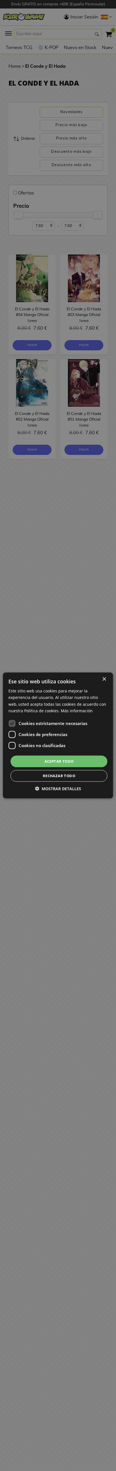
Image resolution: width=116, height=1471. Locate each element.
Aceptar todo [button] (59, 761)
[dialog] (58, 735)
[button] (58, 788)
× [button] (104, 679)
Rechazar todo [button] (59, 775)
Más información (77, 710)
